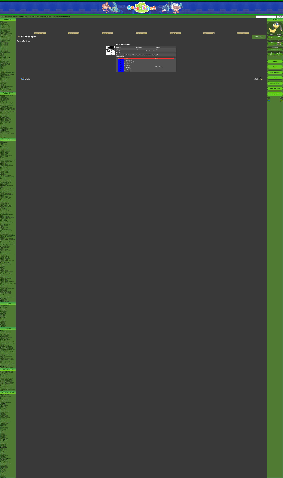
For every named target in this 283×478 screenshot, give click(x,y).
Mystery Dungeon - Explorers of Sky (7, 240)
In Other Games (4, 289)
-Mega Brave (3, 454)
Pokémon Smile (3, 167)
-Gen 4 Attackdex (4, 45)
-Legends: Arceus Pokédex (6, 35)
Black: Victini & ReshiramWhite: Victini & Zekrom (7, 350)
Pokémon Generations (5, 118)
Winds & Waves (4, 142)
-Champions (3, 65)
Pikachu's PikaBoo (4, 374)
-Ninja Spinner (3, 449)
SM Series (2, 326)
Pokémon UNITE (4, 153)
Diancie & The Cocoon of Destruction (6, 357)
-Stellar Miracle (3, 465)
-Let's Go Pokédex (4, 32)
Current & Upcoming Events (6, 86)
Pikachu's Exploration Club (6, 381)
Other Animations (4, 129)
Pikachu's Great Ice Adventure (7, 382)
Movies (8, 329)
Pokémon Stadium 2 (4, 270)
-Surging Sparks (3, 418)
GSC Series (3, 314)
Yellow (1, 277)
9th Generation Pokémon (5, 88)
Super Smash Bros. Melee (6, 273)
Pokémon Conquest (4, 216)
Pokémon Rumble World (5, 197)
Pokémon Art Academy (5, 193)
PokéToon (2, 123)
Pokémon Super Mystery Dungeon (5, 199)
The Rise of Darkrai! (5, 345)
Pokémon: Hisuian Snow (5, 121)
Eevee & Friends (4, 387)
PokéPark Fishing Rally (5, 264)
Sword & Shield (3, 159)
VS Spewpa (127, 65)
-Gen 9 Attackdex (4, 51)
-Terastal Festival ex (5, 461)
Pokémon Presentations (5, 80)
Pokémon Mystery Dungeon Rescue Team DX (6, 166)
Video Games (7, 139)
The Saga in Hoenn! (4, 101)
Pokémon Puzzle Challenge (6, 271)
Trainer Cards (3, 397)
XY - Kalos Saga (4, 106)
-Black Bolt (2, 413)
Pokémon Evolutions (5, 120)
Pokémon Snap (3, 279)
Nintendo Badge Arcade (5, 206)
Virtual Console (3, 290)
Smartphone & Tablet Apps (6, 293)
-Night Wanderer (4, 466)
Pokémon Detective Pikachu (6, 367)
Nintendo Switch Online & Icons (7, 297)
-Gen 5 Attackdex (4, 46)
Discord (26, 16)
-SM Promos (3, 444)
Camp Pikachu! (3, 376)
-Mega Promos (3, 440)
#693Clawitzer (27, 79)
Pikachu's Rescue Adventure (6, 372)
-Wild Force (2, 469)
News (1, 21)
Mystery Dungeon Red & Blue (7, 260)
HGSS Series (3, 321)
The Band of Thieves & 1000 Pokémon (6, 195)
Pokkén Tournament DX (5, 182)
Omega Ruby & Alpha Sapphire (7, 188)
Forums (15, 16)
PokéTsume (3, 137)
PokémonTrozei (3, 261)
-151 (1, 426)
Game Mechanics (4, 62)
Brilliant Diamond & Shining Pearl (7, 160)
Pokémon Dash (3, 255)
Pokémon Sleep (3, 154)
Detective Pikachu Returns (6, 155)
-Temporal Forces (4, 423)
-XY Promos (3, 445)
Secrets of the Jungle (5, 365)
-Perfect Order (3, 408)
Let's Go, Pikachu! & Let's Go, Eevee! (7, 177)
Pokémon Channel (4, 256)
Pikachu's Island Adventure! (6, 380)
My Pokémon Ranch (5, 246)
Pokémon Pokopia (4, 148)
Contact (20, 16)
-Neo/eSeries (3, 437)
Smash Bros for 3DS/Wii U (6, 205)
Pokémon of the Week (5, 64)
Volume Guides (3, 311)
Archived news (3, 22)
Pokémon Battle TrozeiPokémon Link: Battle (7, 192)
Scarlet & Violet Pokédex (44, 16)
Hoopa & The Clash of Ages (6, 358)
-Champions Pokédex (5, 40)
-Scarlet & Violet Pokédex (6, 38)
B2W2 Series (3, 323)
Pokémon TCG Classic (5, 402)
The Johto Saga (3, 100)
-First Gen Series (4, 438)
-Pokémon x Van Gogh (5, 77)
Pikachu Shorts (7, 369)
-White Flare (3, 414)
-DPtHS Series (3, 435)
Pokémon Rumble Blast (5, 218)
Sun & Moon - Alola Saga (6, 107)
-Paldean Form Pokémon (5, 91)
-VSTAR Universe (4, 471)
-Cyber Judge (3, 470)
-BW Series (2, 434)
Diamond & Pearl (4, 227)
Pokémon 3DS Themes (5, 292)
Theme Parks (3, 83)
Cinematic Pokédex (4, 61)
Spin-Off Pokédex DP (5, 57)
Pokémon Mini (3, 272)
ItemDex (2, 53)
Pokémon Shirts (3, 82)
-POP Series (3, 446)
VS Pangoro (127, 63)
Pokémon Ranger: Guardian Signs (6, 231)
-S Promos (2, 476)
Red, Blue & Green (4, 276)
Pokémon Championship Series (7, 72)
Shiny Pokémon (3, 116)
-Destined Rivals (4, 415)
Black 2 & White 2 (4, 209)
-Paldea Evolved (4, 428)
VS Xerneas (127, 67)
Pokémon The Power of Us (6, 362)
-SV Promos (3, 442)
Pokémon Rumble (4, 233)
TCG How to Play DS (5, 224)
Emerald (2, 251)
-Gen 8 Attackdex (4, 50)
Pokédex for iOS (4, 225)
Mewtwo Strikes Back (5, 333)
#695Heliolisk (256, 79)
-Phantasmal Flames (5, 411)
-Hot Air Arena (3, 459)
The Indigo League (4, 98)
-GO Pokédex (3, 36)
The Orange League (4, 99)
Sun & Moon (3, 174)
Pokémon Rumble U (4, 213)
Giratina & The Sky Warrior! (6, 346)
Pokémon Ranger (4, 259)
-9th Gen (2, 66)
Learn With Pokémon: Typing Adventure (6, 222)
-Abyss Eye (2, 448)
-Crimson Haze (3, 468)
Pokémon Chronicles (5, 112)
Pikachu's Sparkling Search (6, 383)
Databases (7, 19)
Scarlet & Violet (3, 144)
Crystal (1, 269)
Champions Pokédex (58, 16)
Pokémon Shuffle (4, 196)
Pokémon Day (3, 78)
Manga (8, 303)
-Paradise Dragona (4, 464)
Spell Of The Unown (4, 335)
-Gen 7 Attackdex (4, 49)
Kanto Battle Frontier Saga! (6, 102)
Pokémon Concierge (4, 131)
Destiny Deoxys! (4, 340)
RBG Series (3, 312)
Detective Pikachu (4, 183)
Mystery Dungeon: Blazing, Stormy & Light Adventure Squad (7, 235)
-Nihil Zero (2, 450)
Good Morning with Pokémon (6, 128)
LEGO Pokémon (4, 81)
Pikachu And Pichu (4, 373)
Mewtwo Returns (4, 336)
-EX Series (2, 436)
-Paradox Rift (3, 425)
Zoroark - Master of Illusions (6, 348)
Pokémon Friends (4, 149)
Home (10, 16)
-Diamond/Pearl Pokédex (5, 28)
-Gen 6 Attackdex (4, 47)
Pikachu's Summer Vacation (6, 371)
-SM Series (2, 432)
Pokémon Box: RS (4, 257)
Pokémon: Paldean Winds (6, 122)
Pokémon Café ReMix (5, 151)
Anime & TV (8, 93)
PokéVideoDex (3, 127)
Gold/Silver (2, 268)
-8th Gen (2, 67)
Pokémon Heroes (4, 338)
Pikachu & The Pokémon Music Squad (7, 390)
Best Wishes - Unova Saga (6, 105)
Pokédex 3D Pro (4, 220)
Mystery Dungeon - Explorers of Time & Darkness (7, 245)
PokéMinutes (3, 126)
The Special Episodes (5, 114)
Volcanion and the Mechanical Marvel (7, 360)
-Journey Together (4, 416)
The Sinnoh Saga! (4, 104)
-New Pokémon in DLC (5, 89)
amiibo (1, 296)
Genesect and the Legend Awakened (6, 355)
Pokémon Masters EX (5, 152)
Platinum (2, 228)
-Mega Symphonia (4, 455)
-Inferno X (2, 453)
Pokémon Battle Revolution (6, 238)
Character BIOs (3, 307)
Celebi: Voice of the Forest (6, 337)
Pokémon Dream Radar (5, 210)
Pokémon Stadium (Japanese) (7, 281)
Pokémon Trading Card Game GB (8, 283)
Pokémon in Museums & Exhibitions (5, 76)
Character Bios (3, 97)
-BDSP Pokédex (4, 34)
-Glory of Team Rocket (5, 458)
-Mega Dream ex (4, 451)
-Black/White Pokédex (5, 29)
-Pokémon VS (3, 472)
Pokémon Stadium (4, 282)
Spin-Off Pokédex (4, 56)
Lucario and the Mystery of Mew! (7, 341)
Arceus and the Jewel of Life (6, 347)
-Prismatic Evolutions (5, 417)
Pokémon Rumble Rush (5, 181)
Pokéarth (67, 16)
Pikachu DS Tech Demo (5, 262)
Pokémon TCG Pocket (5, 156)
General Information (4, 305)
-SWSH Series (3, 431)
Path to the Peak (4, 125)
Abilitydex (2, 55)
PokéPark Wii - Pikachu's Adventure (6, 237)
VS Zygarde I (127, 69)
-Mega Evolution (4, 412)
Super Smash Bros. (4, 284)
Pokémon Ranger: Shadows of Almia (7, 242)
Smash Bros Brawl (4, 247)
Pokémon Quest (4, 184)
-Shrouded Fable (4, 421)
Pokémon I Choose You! (5, 361)
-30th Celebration (4, 405)
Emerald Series (3, 317)
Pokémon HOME (4, 162)
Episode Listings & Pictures (6, 95)
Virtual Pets (2, 294)
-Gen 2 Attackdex (4, 43)
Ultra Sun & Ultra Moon (5, 175)
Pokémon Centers (4, 71)
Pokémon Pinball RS (5, 258)
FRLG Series (3, 316)
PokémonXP (3, 73)
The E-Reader (3, 265)
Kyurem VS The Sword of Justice (7, 351)
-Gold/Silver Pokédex (5, 25)
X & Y (1, 187)
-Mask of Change (4, 467)
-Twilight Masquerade (5, 422)
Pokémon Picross (4, 201)
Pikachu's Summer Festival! (6, 378)
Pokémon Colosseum (5, 252)
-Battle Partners (3, 460)
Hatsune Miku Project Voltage (7, 74)
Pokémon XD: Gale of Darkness (7, 254)
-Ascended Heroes (4, 410)
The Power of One (4, 334)
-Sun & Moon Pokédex (5, 31)
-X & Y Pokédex (3, 30)
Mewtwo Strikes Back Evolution (7, 364)
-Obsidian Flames (4, 427)
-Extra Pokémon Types (5, 396)
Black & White (3, 208)
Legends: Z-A (3, 145)
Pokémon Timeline (4, 70)
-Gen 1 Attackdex (4, 42)
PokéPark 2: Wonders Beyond (7, 217)
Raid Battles (3, 401)
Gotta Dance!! (3, 377)
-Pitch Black (3, 406)
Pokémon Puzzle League (5, 278)
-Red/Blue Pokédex (4, 24)
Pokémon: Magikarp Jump (6, 180)
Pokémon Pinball (4, 280)
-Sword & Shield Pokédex (6, 33)
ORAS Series (3, 325)
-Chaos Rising (3, 407)
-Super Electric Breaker (5, 463)
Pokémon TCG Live (4, 172)
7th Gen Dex (258, 36)
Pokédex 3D (3, 219)
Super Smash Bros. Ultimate (6, 185)
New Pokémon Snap (5, 170)
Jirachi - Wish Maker (5, 339)
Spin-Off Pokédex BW (5, 59)
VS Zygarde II (127, 70)
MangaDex (2, 306)
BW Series (2, 322)
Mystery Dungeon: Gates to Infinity (6, 215)
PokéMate (2, 266)
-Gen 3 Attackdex (4, 44)
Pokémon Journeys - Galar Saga (7, 108)
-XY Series (2, 433)
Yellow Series (3, 313)
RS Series (2, 315)
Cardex (1, 60)
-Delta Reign (3, 404)
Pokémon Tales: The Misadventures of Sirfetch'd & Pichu (7, 134)
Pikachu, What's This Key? (6, 388)
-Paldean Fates (3, 424)
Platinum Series (3, 320)
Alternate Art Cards (4, 400)
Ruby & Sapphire (4, 249)
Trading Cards (8, 392)
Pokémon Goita (3, 299)
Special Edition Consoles (5, 291)
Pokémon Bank (3, 190)
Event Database (4, 87)
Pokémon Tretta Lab (5, 212)
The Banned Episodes (5, 115)
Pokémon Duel (3, 204)
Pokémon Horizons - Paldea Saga (8, 111)
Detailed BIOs (3, 309)
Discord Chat (3, 85)
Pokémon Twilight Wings (5, 119)
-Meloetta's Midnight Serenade (7, 353)
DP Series (2, 319)
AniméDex (2, 96)
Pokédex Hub (33, 16)
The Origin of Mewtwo (5, 332)
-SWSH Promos (3, 443)
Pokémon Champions (5, 146)
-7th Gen (2, 68)
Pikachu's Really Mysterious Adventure (6, 385)
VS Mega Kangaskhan (129, 62)
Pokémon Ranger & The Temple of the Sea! (7, 343)
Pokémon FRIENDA (4, 301)
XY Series (2, 324)
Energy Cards (3, 398)
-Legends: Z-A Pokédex (5, 39)
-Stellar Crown (3, 419)
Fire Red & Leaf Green (5, 250)
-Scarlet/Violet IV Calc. (5, 63)
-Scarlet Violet (3, 429)
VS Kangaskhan (128, 60)
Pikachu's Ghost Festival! (6, 379)
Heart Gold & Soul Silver (5, 229)
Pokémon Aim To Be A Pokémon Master (7, 110)
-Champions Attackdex (5, 52)
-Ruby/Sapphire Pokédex (5, 27)
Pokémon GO (3, 150)
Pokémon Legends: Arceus (6, 161)
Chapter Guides (3, 310)
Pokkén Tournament (4, 203)
